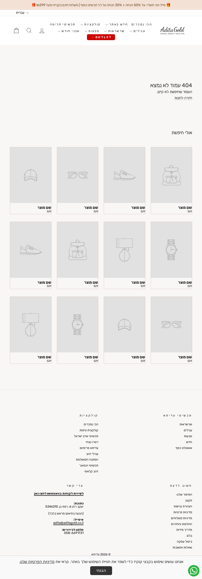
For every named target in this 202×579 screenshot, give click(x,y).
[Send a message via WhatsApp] (194, 571)
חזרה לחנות (183, 98)
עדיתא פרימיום (89, 448)
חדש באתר (118, 24)
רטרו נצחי (92, 442)
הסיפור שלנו (184, 494)
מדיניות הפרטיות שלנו (37, 561)
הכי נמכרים (142, 24)
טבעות (93, 31)
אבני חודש (70, 31)
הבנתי (101, 570)
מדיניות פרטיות (182, 512)
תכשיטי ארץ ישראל (86, 436)
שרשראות (116, 31)
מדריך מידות (184, 529)
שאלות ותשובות (182, 547)
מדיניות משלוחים (181, 518)
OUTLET (103, 37)
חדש (189, 442)
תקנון (188, 500)
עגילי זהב (92, 454)
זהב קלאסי (91, 471)
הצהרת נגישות (183, 506)
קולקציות (92, 24)
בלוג (189, 535)
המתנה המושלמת (87, 459)
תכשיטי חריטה (63, 24)
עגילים (138, 31)
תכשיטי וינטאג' (88, 465)
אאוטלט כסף (184, 448)
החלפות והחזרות (181, 524)
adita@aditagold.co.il (68, 523)
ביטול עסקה (184, 541)
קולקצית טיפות (89, 430)
